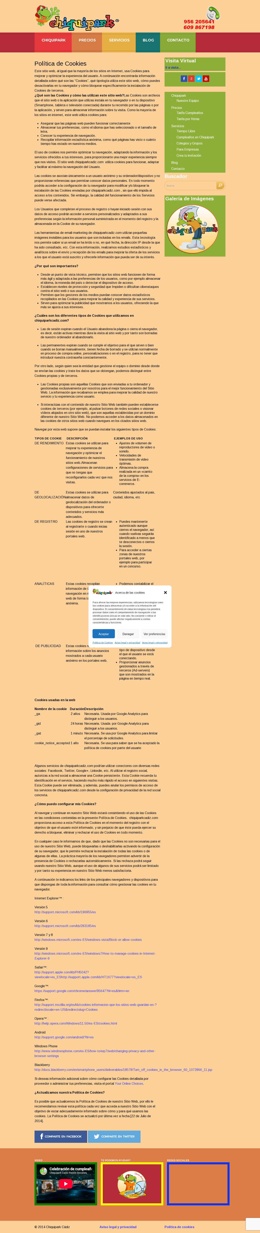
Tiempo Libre (186, 131)
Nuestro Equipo (188, 100)
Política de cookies (179, 1227)
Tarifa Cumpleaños (190, 113)
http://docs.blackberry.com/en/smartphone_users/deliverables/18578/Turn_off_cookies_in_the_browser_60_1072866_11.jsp (123, 1069)
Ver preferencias (154, 633)
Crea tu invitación (189, 155)
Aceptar (104, 633)
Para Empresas (188, 149)
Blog (148, 40)
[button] (166, 592)
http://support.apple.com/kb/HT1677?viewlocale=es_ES (101, 977)
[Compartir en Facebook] (61, 1141)
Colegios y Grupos (190, 143)
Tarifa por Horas (188, 119)
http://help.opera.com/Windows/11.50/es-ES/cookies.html (76, 1023)
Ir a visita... (173, 67)
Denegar (128, 633)
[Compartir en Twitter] (114, 1141)
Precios (87, 40)
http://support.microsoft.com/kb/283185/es (65, 926)
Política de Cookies (103, 642)
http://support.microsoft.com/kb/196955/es (65, 912)
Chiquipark (54, 40)
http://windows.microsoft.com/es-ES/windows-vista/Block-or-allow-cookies (88, 939)
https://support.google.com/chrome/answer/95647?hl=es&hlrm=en (82, 991)
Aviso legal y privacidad (127, 642)
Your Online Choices (129, 1083)
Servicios (119, 40)
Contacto (178, 40)
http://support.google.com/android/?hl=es (64, 1037)
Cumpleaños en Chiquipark (195, 137)
